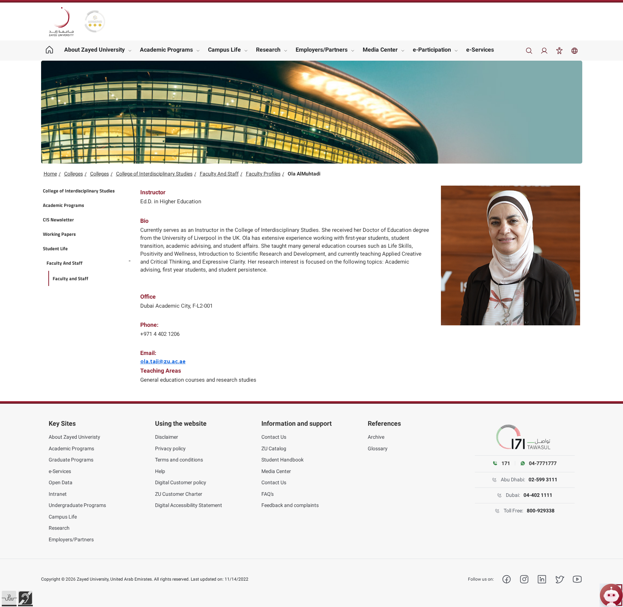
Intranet (58, 494)
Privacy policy (170, 448)
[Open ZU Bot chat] (611, 595)
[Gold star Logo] (95, 21)
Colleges (73, 174)
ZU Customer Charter (178, 494)
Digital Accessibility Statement (188, 505)
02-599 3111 (543, 479)
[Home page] (49, 50)
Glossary (378, 448)
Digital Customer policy (180, 482)
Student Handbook (282, 460)
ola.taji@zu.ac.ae (163, 361)
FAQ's (267, 494)
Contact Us (273, 437)
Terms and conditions (179, 460)
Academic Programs (166, 49)
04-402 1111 (537, 495)
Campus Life (224, 49)
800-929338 (540, 510)
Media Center (380, 49)
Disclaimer (166, 437)
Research (268, 49)
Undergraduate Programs (77, 505)
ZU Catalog (273, 448)
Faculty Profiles (263, 174)
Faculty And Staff (219, 174)
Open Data (60, 482)
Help (160, 471)
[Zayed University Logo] (61, 21)
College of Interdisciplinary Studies (154, 174)
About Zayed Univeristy (74, 437)
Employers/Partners (322, 49)
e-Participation (432, 49)
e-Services (480, 49)
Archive (376, 437)
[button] (9, 598)
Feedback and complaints (290, 505)
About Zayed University (94, 49)
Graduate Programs (71, 460)
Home (50, 174)
